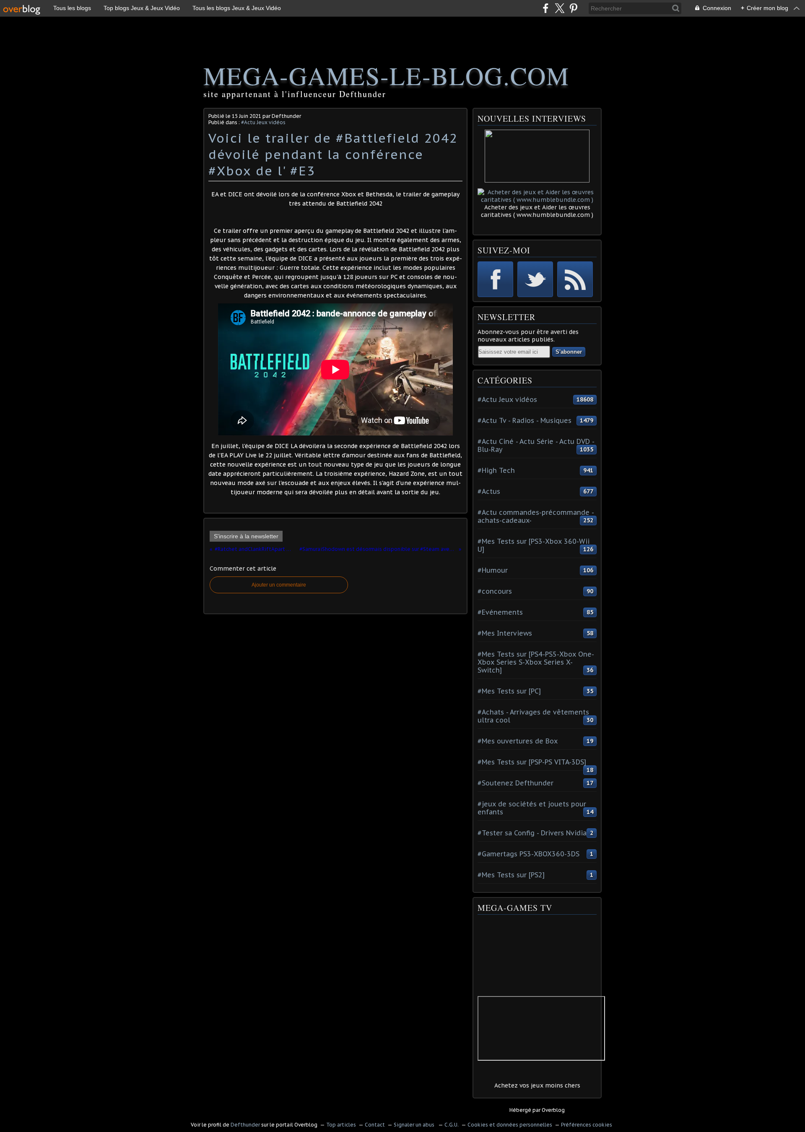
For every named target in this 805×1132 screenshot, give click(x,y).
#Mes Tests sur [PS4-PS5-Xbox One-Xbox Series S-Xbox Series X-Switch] (536, 662)
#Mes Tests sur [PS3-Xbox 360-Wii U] (533, 545)
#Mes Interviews (505, 633)
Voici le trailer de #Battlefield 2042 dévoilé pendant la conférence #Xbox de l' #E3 (333, 154)
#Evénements (500, 612)
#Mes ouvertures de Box (518, 741)
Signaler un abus (415, 1125)
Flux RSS (575, 279)
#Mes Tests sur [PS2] (511, 875)
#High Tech (496, 470)
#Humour (493, 570)
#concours (495, 591)
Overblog (553, 1110)
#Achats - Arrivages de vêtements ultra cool (533, 716)
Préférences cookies (586, 1125)
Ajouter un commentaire (279, 585)
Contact (375, 1125)
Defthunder (245, 1125)
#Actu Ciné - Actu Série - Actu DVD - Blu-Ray (536, 445)
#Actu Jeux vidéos (263, 122)
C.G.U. (451, 1125)
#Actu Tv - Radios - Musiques (524, 420)
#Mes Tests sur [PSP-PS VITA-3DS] (532, 762)
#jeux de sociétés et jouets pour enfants (532, 808)
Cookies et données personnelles (509, 1125)
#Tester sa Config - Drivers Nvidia (532, 833)
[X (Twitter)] (559, 8)
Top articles (341, 1125)
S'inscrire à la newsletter (246, 536)
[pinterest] (573, 8)
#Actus (489, 491)
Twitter (535, 279)
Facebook (495, 279)
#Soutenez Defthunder (515, 783)
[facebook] (545, 8)
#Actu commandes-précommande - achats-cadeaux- (536, 516)
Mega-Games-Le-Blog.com (386, 75)
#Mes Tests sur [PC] (509, 691)
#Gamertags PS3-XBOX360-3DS (528, 854)
